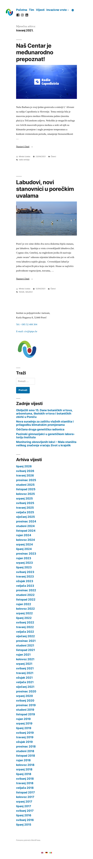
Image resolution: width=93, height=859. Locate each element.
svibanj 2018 (25, 778)
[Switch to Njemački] (46, 852)
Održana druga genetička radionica (40, 429)
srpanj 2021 (24, 663)
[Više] (72, 10)
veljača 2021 (25, 682)
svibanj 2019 (25, 732)
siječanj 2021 (25, 686)
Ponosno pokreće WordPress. (28, 840)
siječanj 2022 (25, 636)
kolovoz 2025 (25, 494)
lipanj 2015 (23, 824)
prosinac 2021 (26, 641)
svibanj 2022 (25, 622)
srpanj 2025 (24, 498)
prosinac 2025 (26, 480)
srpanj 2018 (24, 769)
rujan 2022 (23, 604)
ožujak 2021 (24, 677)
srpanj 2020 (24, 696)
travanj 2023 (25, 576)
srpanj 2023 (24, 562)
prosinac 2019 (26, 705)
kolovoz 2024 (25, 539)
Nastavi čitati (24, 146)
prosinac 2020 (26, 691)
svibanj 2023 (25, 572)
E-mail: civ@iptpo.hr (26, 331)
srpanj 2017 (24, 801)
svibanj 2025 (25, 503)
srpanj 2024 (24, 544)
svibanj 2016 (25, 820)
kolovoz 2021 (25, 659)
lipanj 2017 (23, 806)
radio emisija (24, 160)
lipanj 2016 (23, 815)
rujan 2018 (23, 760)
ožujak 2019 (24, 742)
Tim (31, 10)
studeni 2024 (25, 526)
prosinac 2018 (26, 746)
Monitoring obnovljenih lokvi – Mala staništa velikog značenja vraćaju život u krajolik (46, 443)
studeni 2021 (25, 645)
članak (21, 292)
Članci (53, 156)
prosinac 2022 (26, 590)
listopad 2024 (25, 530)
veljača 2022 (25, 631)
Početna (21, 10)
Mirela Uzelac (24, 156)
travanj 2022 (25, 627)
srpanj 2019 (24, 723)
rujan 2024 (23, 535)
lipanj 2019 (23, 728)
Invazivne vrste (56, 10)
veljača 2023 (25, 585)
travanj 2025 (25, 507)
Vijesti (40, 10)
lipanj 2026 (24, 466)
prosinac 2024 (26, 521)
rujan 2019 (23, 719)
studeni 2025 (25, 484)
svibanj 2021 (25, 668)
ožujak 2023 (24, 581)
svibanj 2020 (25, 700)
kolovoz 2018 (25, 765)
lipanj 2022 (24, 618)
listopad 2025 (25, 489)
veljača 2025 (25, 512)
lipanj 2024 (24, 549)
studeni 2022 (25, 595)
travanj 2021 (24, 673)
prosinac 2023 (26, 553)
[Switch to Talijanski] (51, 852)
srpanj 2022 (24, 613)
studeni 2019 (25, 709)
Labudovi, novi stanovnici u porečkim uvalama (45, 189)
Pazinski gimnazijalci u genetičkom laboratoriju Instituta (45, 435)
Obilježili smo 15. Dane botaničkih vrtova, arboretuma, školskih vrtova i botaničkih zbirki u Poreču (44, 414)
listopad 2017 (25, 792)
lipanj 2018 (23, 774)
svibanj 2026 (25, 471)
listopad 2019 (25, 714)
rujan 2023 (23, 558)
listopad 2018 (25, 755)
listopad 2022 (25, 599)
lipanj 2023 (24, 567)
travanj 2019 (24, 737)
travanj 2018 (24, 783)
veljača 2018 (25, 787)
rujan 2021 (23, 654)
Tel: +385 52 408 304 (26, 324)
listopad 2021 (25, 650)
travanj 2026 (25, 475)
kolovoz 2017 (25, 797)
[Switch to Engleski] (42, 852)
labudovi (29, 292)
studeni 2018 (25, 751)
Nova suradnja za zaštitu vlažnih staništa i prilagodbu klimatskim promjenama (45, 423)
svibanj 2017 (25, 810)
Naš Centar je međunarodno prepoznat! (34, 52)
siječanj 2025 (25, 516)
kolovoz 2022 (25, 608)
